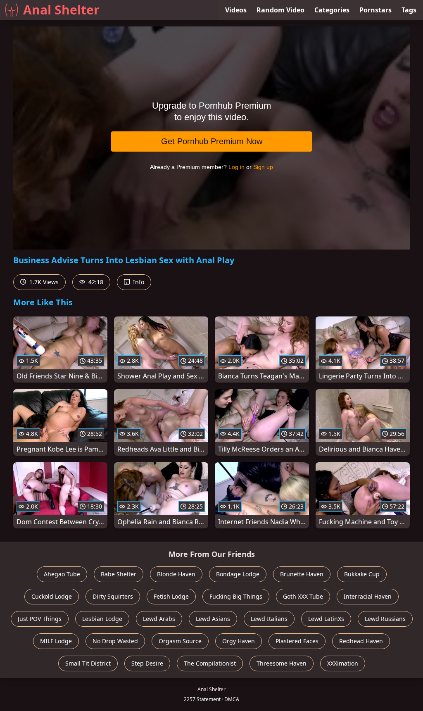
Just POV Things (40, 619)
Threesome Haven (282, 663)
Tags (409, 9)
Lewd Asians (213, 619)
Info (137, 282)
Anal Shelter (61, 9)
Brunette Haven (301, 574)
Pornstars (375, 9)
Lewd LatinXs (326, 619)
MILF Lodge (56, 641)
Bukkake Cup (362, 574)
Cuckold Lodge (51, 596)
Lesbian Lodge (102, 619)
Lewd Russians (385, 619)
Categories (331, 9)
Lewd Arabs (159, 619)
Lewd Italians (269, 619)
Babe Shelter (118, 574)
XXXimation (342, 663)
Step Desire (147, 663)
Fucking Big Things (235, 596)
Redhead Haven (361, 641)
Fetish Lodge (171, 596)
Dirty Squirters (113, 596)
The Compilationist (210, 663)
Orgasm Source (180, 641)
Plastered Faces (297, 641)
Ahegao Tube (62, 574)
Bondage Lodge (237, 574)
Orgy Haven (238, 641)
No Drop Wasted (115, 641)
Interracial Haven (368, 596)
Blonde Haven (176, 574)
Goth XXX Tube (303, 596)
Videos (236, 9)
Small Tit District (88, 663)
